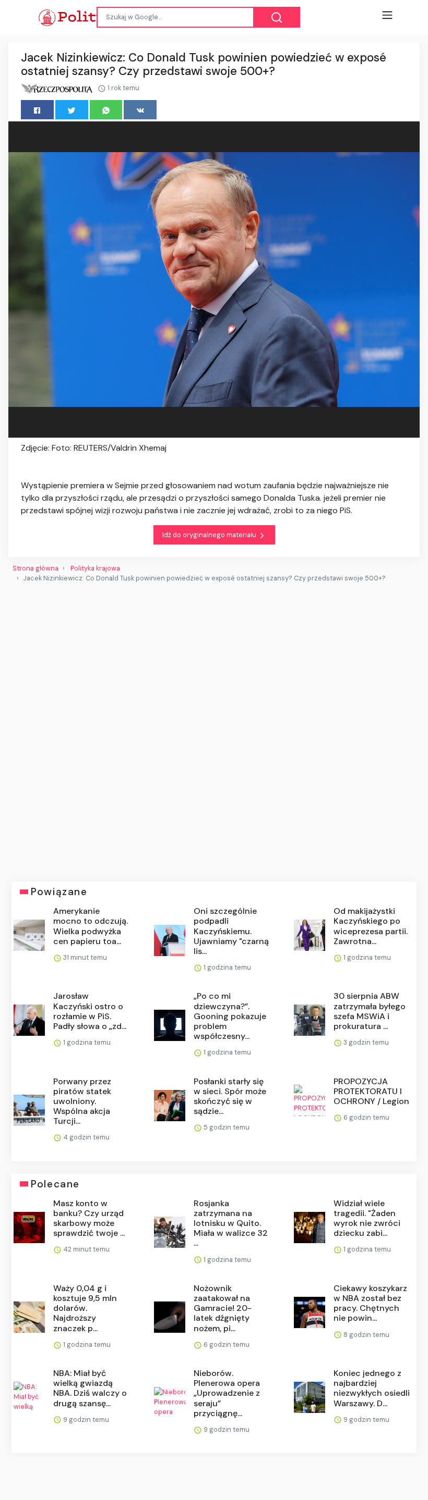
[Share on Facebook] (37, 109)
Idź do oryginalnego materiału (210, 534)
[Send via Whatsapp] (106, 109)
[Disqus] (214, 728)
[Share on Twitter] (71, 109)
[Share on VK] (140, 109)
